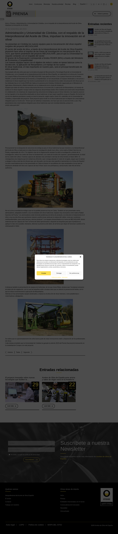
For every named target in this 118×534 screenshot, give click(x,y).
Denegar (59, 273)
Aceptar (43, 273)
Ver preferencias (74, 273)
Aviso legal (64, 277)
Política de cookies (56, 277)
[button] (80, 257)
